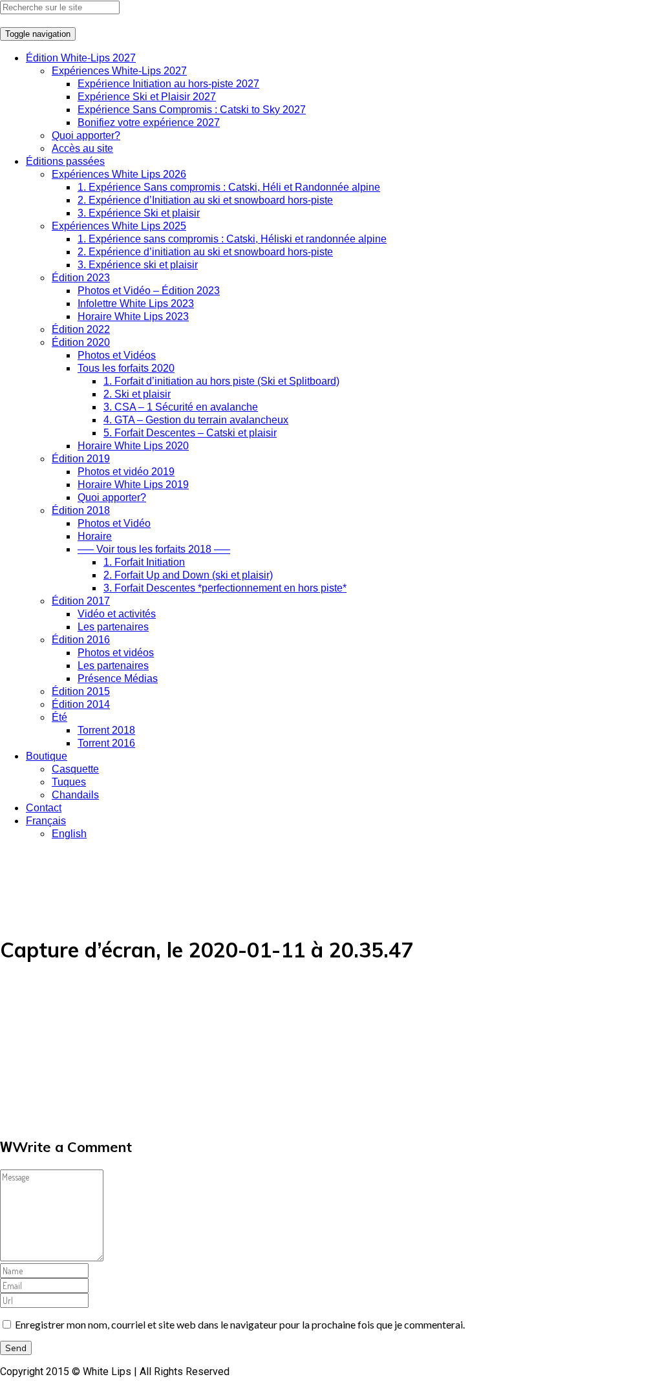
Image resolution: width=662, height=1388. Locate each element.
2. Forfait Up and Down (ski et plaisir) (188, 575)
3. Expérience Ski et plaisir (139, 213)
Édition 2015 (81, 691)
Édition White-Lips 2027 (81, 57)
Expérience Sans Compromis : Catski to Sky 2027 (192, 109)
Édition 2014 (81, 704)
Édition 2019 (81, 458)
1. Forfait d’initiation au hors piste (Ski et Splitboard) (221, 381)
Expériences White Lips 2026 (119, 174)
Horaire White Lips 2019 (133, 484)
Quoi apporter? (86, 135)
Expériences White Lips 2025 (119, 225)
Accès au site (82, 148)
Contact (43, 807)
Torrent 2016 (106, 743)
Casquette (75, 768)
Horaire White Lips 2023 (133, 316)
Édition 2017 (81, 600)
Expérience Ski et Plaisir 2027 (147, 96)
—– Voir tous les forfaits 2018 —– (154, 549)
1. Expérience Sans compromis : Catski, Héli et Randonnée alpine (229, 187)
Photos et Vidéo (114, 523)
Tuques (69, 781)
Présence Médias (118, 678)
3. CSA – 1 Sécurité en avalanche (180, 406)
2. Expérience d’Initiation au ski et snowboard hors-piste (205, 200)
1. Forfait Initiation (144, 562)
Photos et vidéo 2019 (126, 471)
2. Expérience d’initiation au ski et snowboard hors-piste (205, 251)
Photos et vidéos (116, 652)
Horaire (95, 536)
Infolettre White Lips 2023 (136, 303)
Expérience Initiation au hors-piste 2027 (168, 83)
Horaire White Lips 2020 (133, 445)
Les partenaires (113, 626)
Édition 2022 (81, 329)
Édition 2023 (81, 277)
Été (59, 717)
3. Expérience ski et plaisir (138, 264)
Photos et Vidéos (117, 355)
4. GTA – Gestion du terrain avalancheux (195, 419)
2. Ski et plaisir (137, 394)
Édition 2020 (81, 342)
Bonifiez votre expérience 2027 (149, 122)
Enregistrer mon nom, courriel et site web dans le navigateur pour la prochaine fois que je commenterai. (240, 1324)
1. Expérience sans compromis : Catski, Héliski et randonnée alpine (232, 238)
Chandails (75, 794)
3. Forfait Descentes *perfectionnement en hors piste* (225, 587)
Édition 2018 (81, 510)
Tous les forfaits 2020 (126, 368)
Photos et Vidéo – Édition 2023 (149, 290)
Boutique (46, 756)
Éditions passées (65, 161)
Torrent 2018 (106, 730)
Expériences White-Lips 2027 (119, 70)
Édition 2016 (81, 639)
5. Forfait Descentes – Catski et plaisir (190, 432)
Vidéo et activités (117, 613)
